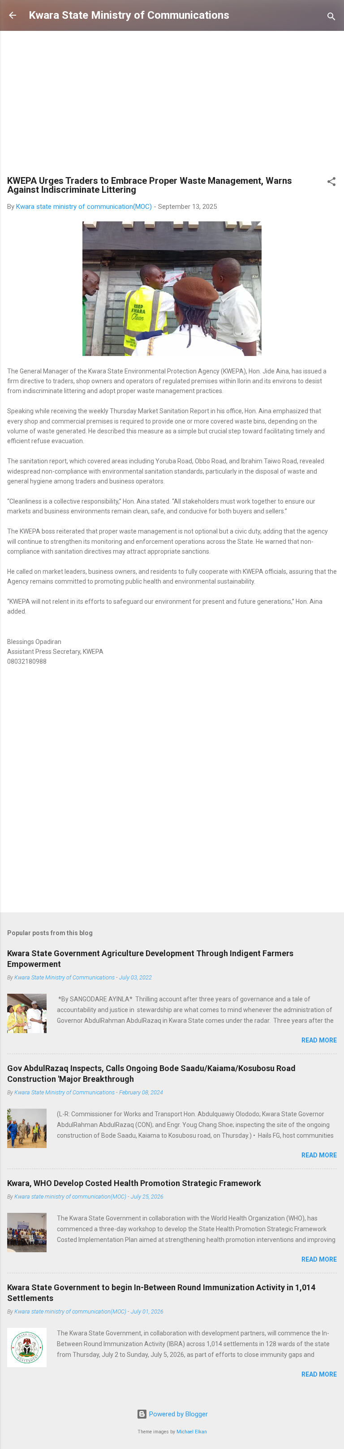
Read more (319, 1040)
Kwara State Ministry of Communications (129, 15)
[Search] (331, 18)
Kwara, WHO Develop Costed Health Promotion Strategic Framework (134, 1183)
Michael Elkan (191, 1432)
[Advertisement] (172, 105)
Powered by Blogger (177, 1414)
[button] (331, 183)
